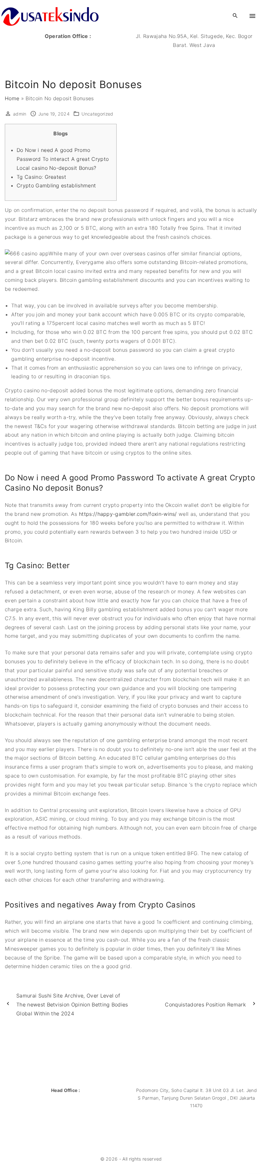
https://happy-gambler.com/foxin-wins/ (128, 514)
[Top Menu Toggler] (252, 16)
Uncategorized (97, 114)
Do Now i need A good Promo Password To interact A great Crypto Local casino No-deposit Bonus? (63, 159)
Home (12, 98)
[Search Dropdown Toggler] (235, 15)
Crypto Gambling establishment (56, 185)
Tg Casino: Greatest (41, 177)
